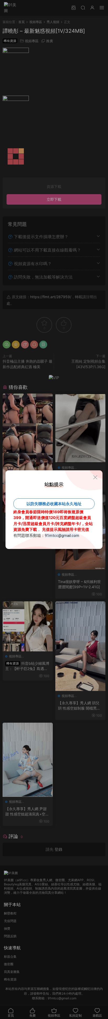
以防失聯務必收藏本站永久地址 (54, 503)
